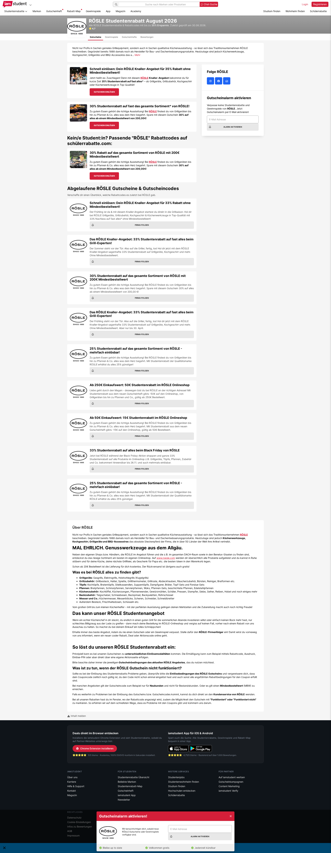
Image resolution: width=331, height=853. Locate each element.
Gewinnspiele (93, 11)
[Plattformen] (30, 5)
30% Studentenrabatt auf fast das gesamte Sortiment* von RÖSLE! (139, 106)
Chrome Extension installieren (96, 748)
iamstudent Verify (228, 790)
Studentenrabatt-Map (130, 786)
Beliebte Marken (127, 781)
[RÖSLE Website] (227, 80)
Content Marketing (229, 786)
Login (305, 4)
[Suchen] (116, 4)
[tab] (95, 37)
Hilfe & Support (75, 786)
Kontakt (71, 790)
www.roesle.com (166, 557)
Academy (136, 11)
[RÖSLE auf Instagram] (211, 80)
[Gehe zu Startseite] (15, 4)
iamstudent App (127, 795)
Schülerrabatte (318, 11)
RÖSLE (144, 77)
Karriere (71, 781)
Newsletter (124, 799)
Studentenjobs (176, 777)
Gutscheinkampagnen (231, 781)
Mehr (137, 54)
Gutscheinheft (54, 11)
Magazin (120, 11)
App (108, 11)
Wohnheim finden (295, 11)
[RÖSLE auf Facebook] (219, 80)
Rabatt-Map (74, 11)
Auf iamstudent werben (232, 777)
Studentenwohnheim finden (183, 781)
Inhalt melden (78, 715)
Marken (37, 11)
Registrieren (320, 4)
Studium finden (271, 11)
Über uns (72, 777)
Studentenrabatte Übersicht (133, 777)
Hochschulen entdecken (181, 790)
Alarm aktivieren (232, 127)
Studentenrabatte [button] (14, 11)
